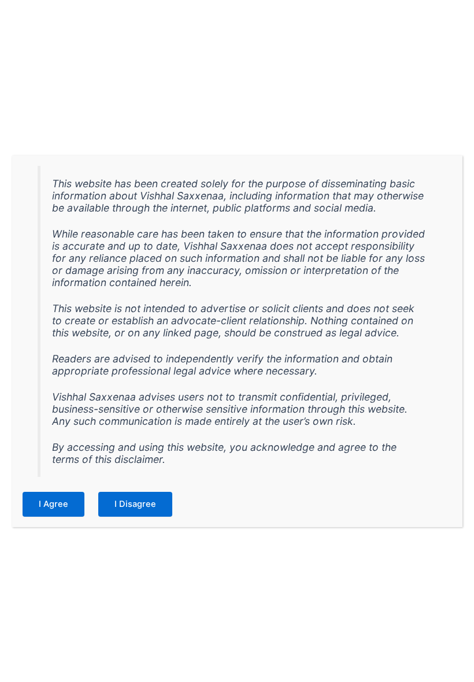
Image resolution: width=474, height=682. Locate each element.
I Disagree (135, 504)
